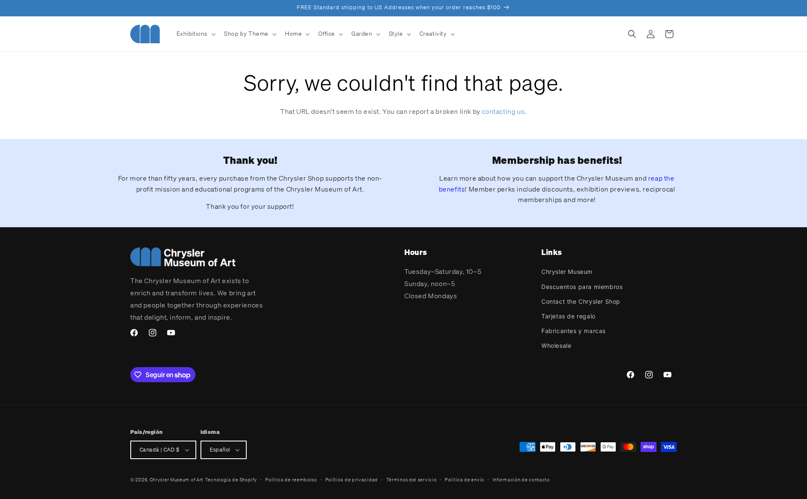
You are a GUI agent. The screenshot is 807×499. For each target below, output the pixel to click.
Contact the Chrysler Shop (580, 301)
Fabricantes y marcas (573, 330)
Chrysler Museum (567, 271)
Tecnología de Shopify (231, 480)
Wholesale (556, 345)
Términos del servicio (411, 480)
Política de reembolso (291, 480)
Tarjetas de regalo (568, 316)
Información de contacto (521, 480)
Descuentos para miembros (581, 286)
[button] (195, 33)
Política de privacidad (351, 480)
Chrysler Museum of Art (176, 480)
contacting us (503, 111)
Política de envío (464, 480)
